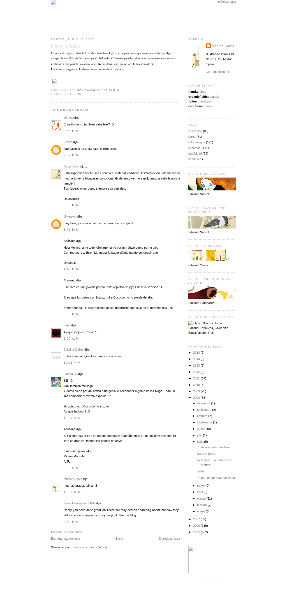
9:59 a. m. (72, 468)
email (208, 106)
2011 (197, 378)
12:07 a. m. (73, 417)
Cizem (68, 142)
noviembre (204, 409)
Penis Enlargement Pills (79, 503)
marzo (202, 498)
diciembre (204, 403)
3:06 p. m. (72, 205)
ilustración (195, 131)
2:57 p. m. (72, 155)
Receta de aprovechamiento (215, 477)
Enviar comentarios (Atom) (89, 547)
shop (203, 91)
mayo (201, 485)
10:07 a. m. (73, 492)
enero (201, 511)
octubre (202, 416)
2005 (197, 532)
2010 (197, 384)
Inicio (119, 538)
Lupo (67, 325)
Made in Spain (206, 453)
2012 (197, 372)
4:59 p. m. (72, 521)
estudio (214, 96)
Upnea (68, 117)
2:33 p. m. (72, 130)
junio (200, 441)
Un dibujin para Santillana (213, 447)
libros (75, 94)
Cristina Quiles (74, 349)
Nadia (200, 471)
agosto (202, 428)
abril (200, 492)
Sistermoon (71, 166)
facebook (206, 101)
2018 (197, 352)
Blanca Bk (70, 374)
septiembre (205, 422)
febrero (202, 505)
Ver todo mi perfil (217, 71)
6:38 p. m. (72, 314)
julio (200, 435)
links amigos (196, 142)
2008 (197, 397)
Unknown (70, 216)
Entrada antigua (169, 538)
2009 (197, 391)
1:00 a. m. (72, 338)
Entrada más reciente (65, 538)
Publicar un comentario (66, 532)
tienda (192, 159)
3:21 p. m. (72, 229)
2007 (197, 519)
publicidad (195, 153)
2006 (197, 525)
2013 (197, 365)
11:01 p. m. (73, 362)
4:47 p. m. (72, 269)
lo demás (194, 148)
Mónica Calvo (73, 479)
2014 (197, 359)
